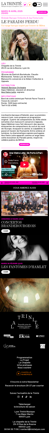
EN (39, 4)
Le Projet (24, 360)
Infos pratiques (24, 365)
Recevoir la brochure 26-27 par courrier (24, 385)
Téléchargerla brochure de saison (24, 405)
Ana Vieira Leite (8, 92)
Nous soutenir (24, 367)
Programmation (24, 357)
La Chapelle (24, 362)
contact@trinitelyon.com (32, 429)
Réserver (42, 12)
